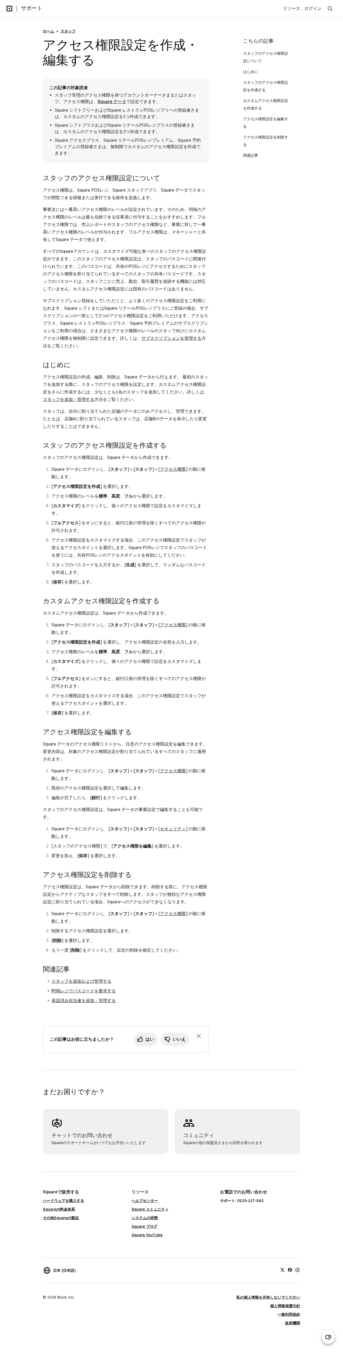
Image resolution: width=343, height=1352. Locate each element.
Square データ (112, 101)
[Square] (9, 9)
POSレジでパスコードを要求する (83, 990)
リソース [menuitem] (291, 8)
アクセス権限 (173, 469)
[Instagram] (297, 1269)
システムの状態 (145, 1218)
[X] (282, 1269)
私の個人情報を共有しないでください (268, 1297)
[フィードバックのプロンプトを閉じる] (199, 1036)
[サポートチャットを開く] (328, 1337)
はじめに (251, 72)
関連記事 (250, 155)
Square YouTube (147, 1235)
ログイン (313, 8)
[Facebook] (290, 1269)
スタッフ (68, 31)
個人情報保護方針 (285, 1306)
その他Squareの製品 (61, 1218)
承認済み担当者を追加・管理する (83, 1000)
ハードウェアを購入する (63, 1200)
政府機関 (292, 1323)
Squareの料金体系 (59, 1209)
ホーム (48, 31)
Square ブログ (144, 1226)
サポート (31, 8)
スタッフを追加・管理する (68, 399)
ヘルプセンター (145, 1200)
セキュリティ (173, 828)
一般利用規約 (289, 1314)
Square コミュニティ (150, 1209)
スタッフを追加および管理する (81, 981)
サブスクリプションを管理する (171, 338)
